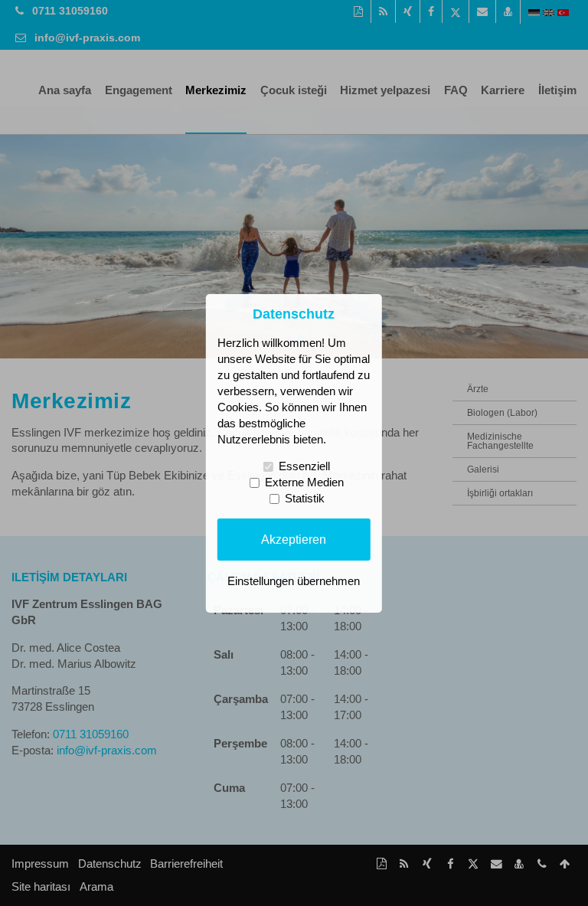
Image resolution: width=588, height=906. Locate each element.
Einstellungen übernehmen (293, 581)
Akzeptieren (293, 539)
